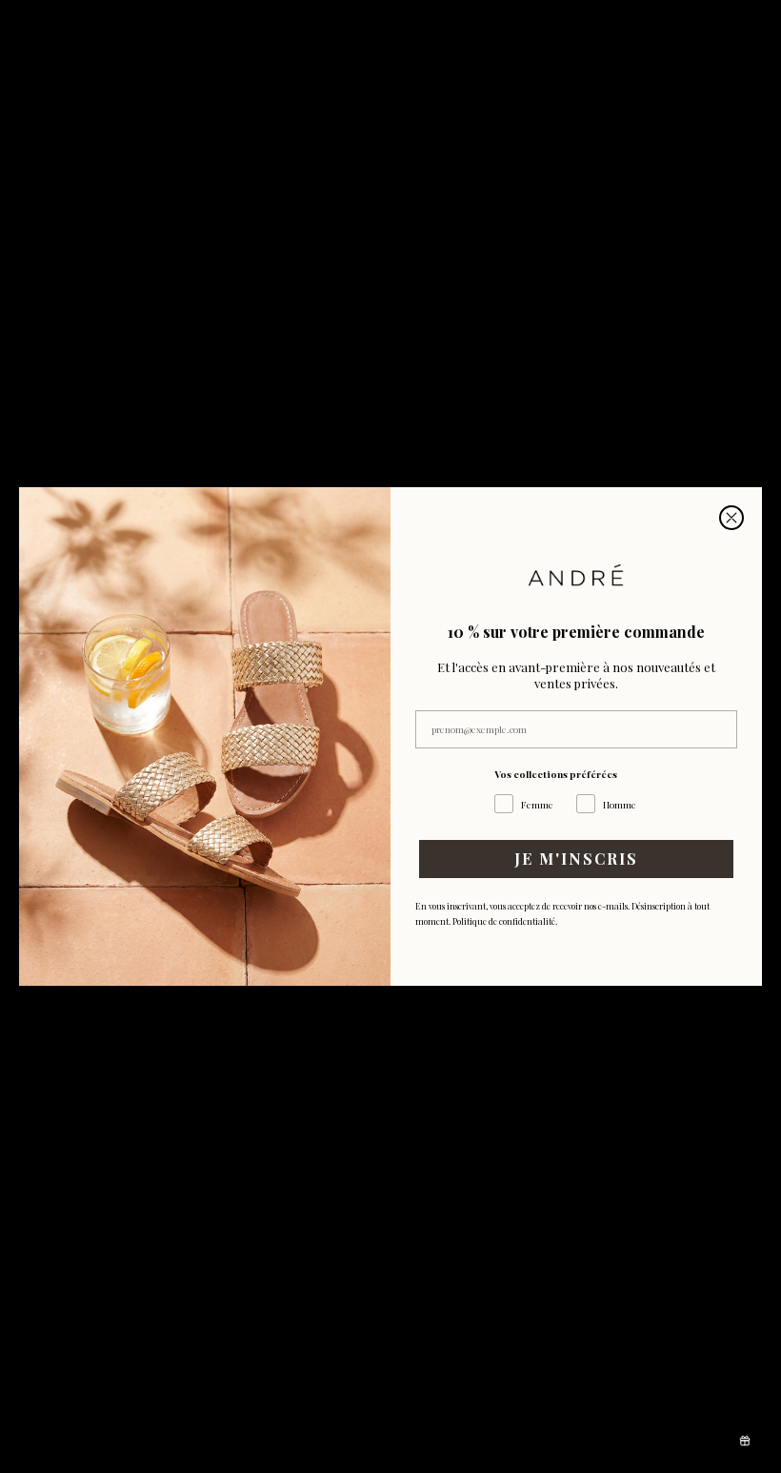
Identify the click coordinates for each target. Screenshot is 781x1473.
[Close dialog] (731, 517)
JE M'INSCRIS (576, 859)
